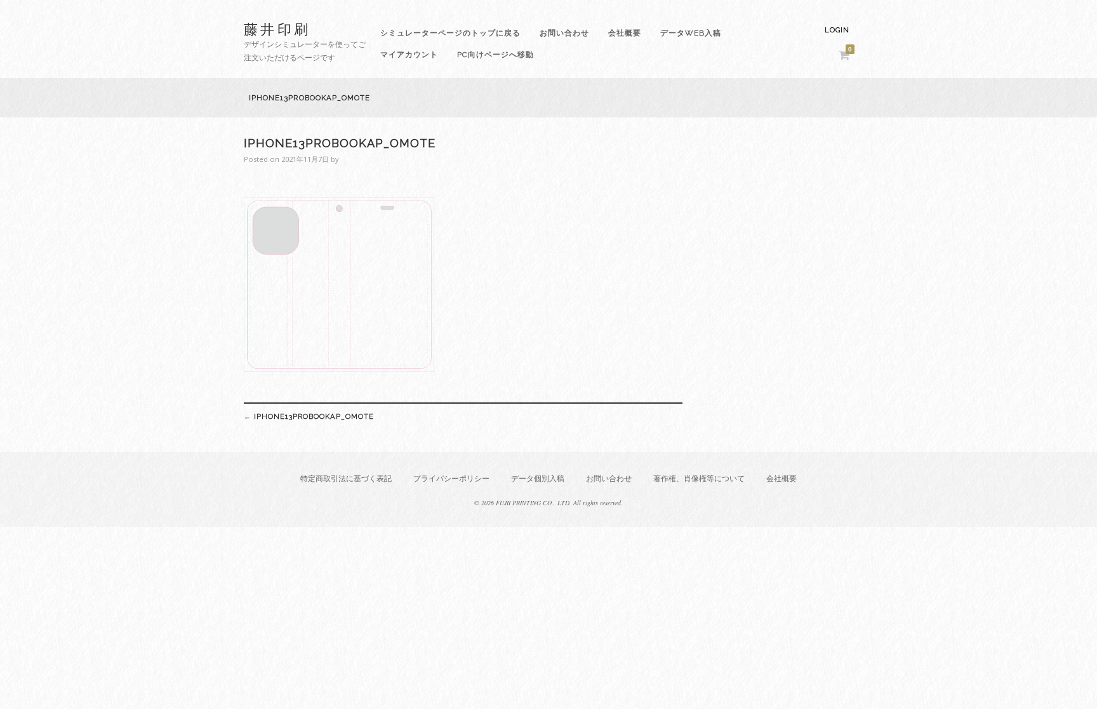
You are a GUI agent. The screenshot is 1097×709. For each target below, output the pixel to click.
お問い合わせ (564, 33)
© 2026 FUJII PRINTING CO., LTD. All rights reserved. (548, 502)
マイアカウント (409, 54)
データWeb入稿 (690, 33)
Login (837, 30)
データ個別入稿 (537, 478)
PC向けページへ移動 (495, 54)
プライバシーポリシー (451, 478)
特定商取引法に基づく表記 (346, 478)
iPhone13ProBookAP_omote (309, 416)
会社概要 (624, 33)
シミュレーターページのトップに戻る (450, 33)
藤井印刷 (277, 29)
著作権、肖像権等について (699, 478)
